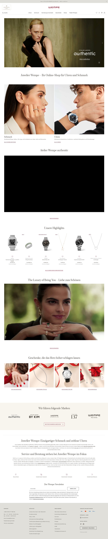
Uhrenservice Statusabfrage (36, 519)
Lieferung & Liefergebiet (35, 526)
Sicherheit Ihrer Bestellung (36, 531)
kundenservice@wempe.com (36, 497)
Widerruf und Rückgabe (35, 524)
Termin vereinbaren (9, 523)
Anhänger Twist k (62, 259)
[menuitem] (96, 12)
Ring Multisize (29, 259)
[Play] (54, 312)
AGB (56, 526)
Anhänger (96, 259)
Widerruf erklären (88, 528)
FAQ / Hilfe (32, 516)
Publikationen (58, 519)
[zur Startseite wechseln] (54, 7)
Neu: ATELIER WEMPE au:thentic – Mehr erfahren (54, 1)
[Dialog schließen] (107, 1)
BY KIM (76, 448)
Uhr (69, 459)
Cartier (31, 446)
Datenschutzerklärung (60, 524)
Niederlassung (41, 463)
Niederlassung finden (9, 520)
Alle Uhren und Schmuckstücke (54, 270)
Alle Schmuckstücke (10, 142)
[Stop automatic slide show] (99, 63)
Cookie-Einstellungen (34, 533)
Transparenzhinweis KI (60, 531)
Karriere (57, 516)
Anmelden (73, 488)
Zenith (36, 446)
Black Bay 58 (45, 259)
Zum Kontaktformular (9, 518)
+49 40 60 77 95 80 (9, 511)
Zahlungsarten (33, 528)
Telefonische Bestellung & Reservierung (39, 521)
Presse (56, 521)
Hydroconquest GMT (79, 259)
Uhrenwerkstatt (62, 461)
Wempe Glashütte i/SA (89, 446)
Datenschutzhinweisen (38, 499)
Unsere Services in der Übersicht (37, 511)
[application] (54, 184)
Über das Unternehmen (60, 511)
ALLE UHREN (57, 142)
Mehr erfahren (54, 218)
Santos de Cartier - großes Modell (12, 260)
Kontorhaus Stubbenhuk (61, 514)
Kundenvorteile (33, 514)
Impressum (57, 528)
